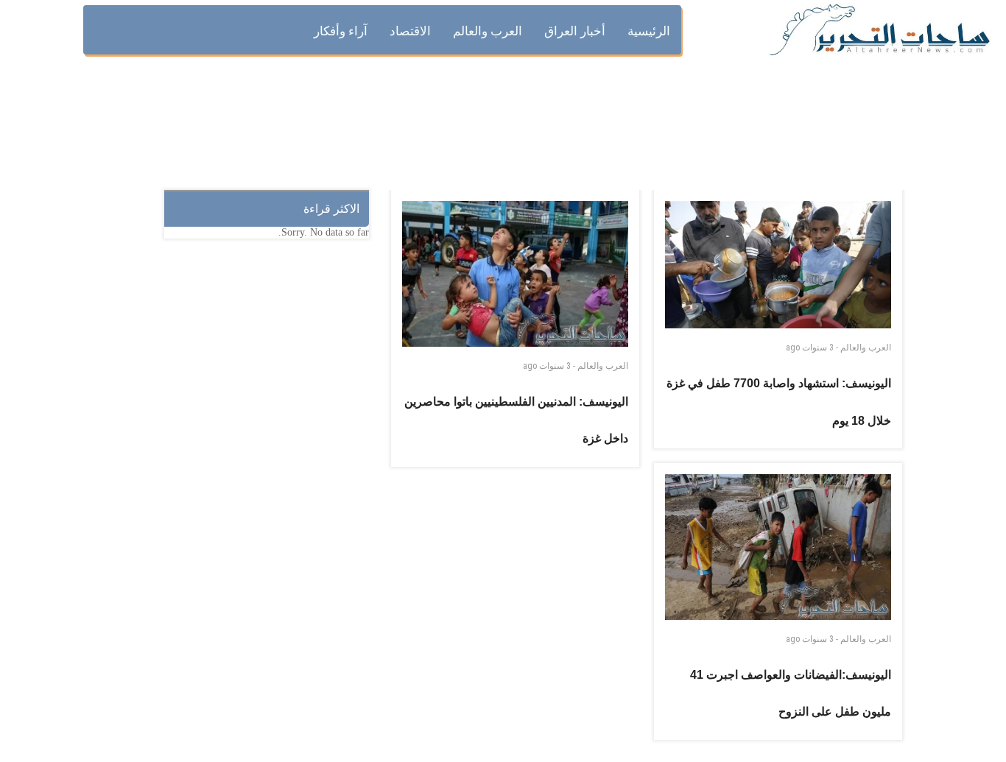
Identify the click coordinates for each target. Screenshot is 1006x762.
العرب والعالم (602, 366)
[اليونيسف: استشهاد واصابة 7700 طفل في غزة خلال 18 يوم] (778, 264)
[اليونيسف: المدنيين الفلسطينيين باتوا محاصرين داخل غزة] (515, 274)
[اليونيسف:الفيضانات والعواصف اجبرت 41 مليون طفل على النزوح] (778, 547)
